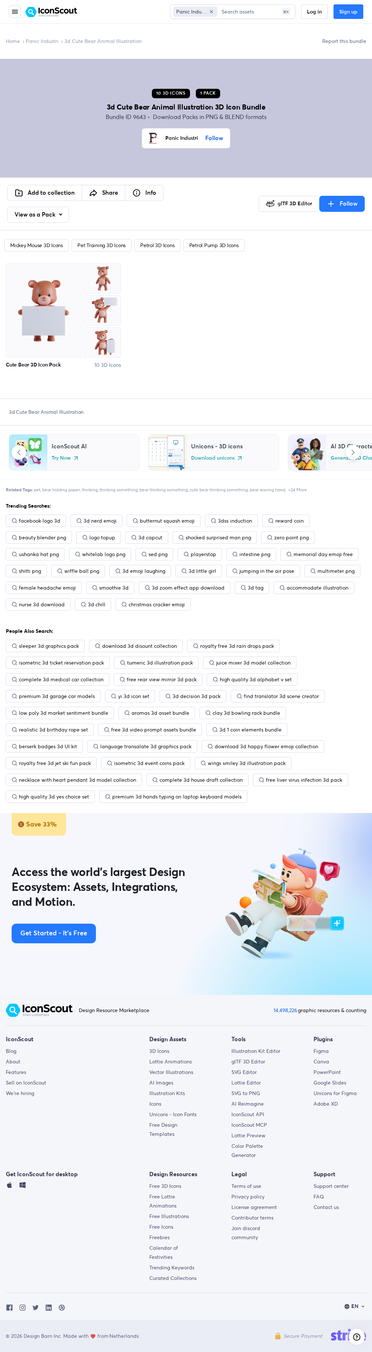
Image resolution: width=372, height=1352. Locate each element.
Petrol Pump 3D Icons (214, 245)
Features (16, 1072)
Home (13, 41)
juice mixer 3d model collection (253, 662)
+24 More (297, 489)
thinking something (119, 489)
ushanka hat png (39, 554)
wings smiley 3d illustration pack (247, 763)
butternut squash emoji (167, 521)
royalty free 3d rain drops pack (237, 646)
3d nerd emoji (100, 521)
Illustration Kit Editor (255, 1051)
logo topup (102, 537)
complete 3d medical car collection (61, 679)
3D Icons (159, 1051)
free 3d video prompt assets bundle (153, 729)
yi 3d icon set (133, 696)
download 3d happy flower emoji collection (266, 746)
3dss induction (235, 521)
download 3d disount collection (139, 646)
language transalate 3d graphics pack (145, 746)
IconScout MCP (249, 1125)
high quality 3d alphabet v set (256, 679)
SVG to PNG (245, 1093)
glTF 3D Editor (248, 1061)
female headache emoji (47, 587)
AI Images (161, 1082)
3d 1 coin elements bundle (250, 729)
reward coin (289, 521)
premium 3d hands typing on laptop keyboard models (177, 796)
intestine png (254, 554)
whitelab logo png (103, 554)
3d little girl (202, 571)
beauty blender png (42, 537)
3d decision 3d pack (197, 696)
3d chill (96, 604)
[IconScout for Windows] (22, 1187)
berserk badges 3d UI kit (48, 746)
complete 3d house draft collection (201, 780)
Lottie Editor (246, 1082)
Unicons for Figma (335, 1093)
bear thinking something (164, 489)
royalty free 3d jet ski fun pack (55, 763)
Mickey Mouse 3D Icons (36, 245)
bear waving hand (267, 489)
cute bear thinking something (219, 489)
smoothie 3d (114, 587)
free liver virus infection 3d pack (304, 780)
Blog (11, 1051)
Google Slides (330, 1082)
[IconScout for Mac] (9, 1187)
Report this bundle (344, 41)
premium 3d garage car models (57, 696)
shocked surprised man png (218, 537)
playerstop (203, 554)
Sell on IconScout (26, 1082)
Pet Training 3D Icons (101, 245)
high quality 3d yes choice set (54, 796)
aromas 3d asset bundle (160, 713)
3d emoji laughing (143, 571)
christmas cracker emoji (157, 604)
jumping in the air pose (266, 571)
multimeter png (336, 571)
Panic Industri (42, 41)
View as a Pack (36, 215)
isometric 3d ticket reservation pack (61, 662)
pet (37, 489)
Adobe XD (326, 1104)
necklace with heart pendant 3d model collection (77, 780)
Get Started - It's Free (53, 933)
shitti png (30, 571)
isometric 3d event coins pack (149, 763)
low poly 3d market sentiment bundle (63, 713)
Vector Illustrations (171, 1072)
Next (353, 452)
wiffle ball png (81, 571)
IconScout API (247, 1114)
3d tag (255, 587)
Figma (321, 1051)
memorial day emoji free (323, 554)
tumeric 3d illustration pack (160, 662)
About (13, 1061)
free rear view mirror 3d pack (162, 679)
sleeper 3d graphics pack (49, 646)
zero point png (291, 537)
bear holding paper (61, 489)
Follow (214, 138)
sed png (158, 554)
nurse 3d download (42, 604)
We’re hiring (20, 1093)
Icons (155, 1104)
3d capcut (150, 537)
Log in (314, 12)
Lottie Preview (248, 1135)
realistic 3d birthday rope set (53, 729)
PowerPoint (327, 1072)
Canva (321, 1061)
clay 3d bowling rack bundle (246, 713)
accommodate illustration (317, 587)
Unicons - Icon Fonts (173, 1114)
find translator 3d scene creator (281, 696)
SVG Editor (244, 1072)
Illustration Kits (167, 1093)
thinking (90, 489)
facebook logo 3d (39, 521)
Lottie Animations (170, 1061)
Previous (19, 452)
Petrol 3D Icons (157, 245)
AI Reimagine (247, 1104)
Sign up (348, 12)
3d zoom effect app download (188, 587)
